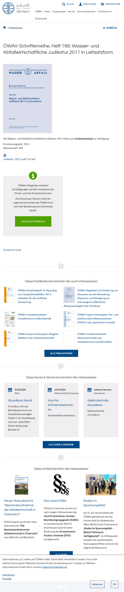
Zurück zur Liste (12, 249)
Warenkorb (112, 4)
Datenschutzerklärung (54, 566)
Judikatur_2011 (12, 159)
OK (115, 584)
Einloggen (89, 4)
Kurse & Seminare (86, 11)
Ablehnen (97, 584)
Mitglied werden (33, 221)
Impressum (8, 574)
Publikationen (105, 11)
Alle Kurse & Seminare (61, 444)
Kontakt (7, 578)
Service (71, 11)
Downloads (41, 18)
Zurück (111, 27)
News (47, 11)
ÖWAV (38, 11)
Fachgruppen (59, 11)
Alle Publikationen (61, 353)
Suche (70, 4)
